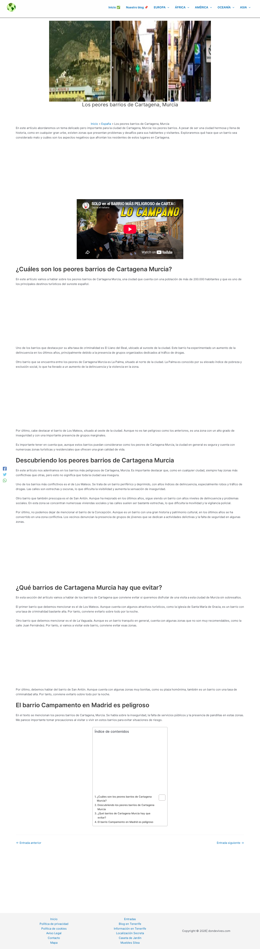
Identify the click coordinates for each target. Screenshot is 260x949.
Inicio (53, 919)
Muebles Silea (130, 942)
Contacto (54, 938)
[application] (167, 7)
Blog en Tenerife (130, 924)
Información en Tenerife (130, 928)
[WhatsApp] (5, 480)
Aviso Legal (53, 933)
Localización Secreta (130, 933)
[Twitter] (5, 474)
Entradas (130, 919)
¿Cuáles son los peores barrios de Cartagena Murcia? (124, 798)
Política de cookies (54, 928)
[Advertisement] (130, 171)
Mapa (53, 942)
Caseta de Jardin (130, 938)
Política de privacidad (54, 924)
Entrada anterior (28, 842)
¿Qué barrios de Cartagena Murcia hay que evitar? (124, 815)
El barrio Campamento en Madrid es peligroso (125, 821)
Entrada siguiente (230, 842)
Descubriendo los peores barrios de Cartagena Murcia (125, 807)
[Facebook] (5, 469)
